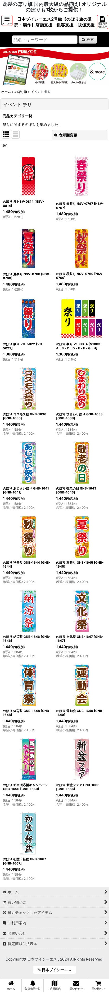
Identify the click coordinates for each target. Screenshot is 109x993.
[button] (6, 20)
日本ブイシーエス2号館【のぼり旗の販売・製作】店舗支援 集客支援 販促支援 (54, 21)
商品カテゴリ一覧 (17, 115)
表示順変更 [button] (68, 135)
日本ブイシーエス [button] (58, 969)
